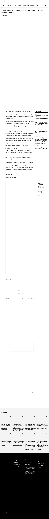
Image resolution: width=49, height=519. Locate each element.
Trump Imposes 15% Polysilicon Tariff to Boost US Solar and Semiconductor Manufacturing (41, 117)
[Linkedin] (2, 117)
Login (32, 298)
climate (26, 459)
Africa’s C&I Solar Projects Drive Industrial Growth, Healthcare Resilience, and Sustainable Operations (18, 443)
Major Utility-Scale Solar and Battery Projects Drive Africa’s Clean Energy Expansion (6, 443)
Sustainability (37, 128)
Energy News (37, 145)
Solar (2, 7)
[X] (2, 119)
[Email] (2, 125)
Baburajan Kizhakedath (40, 184)
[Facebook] (2, 122)
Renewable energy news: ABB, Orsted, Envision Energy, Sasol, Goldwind (41, 148)
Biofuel (36, 120)
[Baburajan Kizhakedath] (22, 227)
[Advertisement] (33, 2)
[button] (45, 5)
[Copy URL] (2, 114)
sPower (11, 279)
